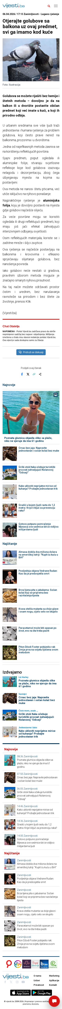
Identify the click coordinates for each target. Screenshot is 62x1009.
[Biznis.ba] (44, 964)
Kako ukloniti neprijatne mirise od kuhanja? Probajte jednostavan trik (38, 487)
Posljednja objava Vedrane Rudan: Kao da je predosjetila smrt (38, 572)
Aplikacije (54, 980)
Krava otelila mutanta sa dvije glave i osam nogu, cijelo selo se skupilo (38, 610)
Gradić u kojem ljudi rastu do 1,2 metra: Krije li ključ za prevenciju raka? (37, 508)
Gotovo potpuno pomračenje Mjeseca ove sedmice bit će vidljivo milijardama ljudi (39, 527)
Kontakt (53, 985)
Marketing (54, 975)
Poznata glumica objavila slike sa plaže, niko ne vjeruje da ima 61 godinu (28, 439)
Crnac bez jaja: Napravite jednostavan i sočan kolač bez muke (39, 449)
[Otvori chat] (54, 1001)
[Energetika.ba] (54, 964)
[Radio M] (8, 964)
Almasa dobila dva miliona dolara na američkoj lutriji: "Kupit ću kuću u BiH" (38, 555)
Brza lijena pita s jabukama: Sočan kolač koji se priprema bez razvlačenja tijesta (38, 593)
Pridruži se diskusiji (33, 352)
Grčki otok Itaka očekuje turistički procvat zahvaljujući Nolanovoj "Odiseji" (37, 470)
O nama (37, 975)
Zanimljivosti (31, 756)
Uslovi (37, 980)
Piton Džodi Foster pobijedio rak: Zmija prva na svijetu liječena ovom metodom (38, 649)
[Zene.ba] (26, 964)
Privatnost (39, 985)
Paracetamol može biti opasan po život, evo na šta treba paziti (37, 629)
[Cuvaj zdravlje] (35, 964)
